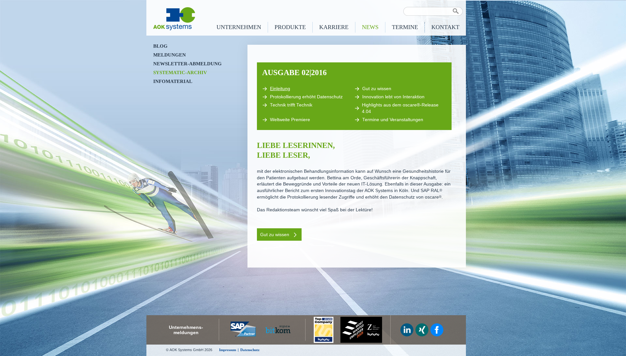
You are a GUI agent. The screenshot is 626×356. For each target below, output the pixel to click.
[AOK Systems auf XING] (421, 329)
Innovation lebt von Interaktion (393, 96)
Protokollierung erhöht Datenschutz (306, 96)
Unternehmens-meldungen (186, 330)
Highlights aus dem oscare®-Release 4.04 (400, 108)
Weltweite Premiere (290, 119)
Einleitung (280, 88)
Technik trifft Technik (291, 105)
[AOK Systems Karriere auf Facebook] (436, 329)
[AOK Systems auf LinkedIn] (406, 329)
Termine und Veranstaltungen (392, 119)
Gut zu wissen (376, 88)
